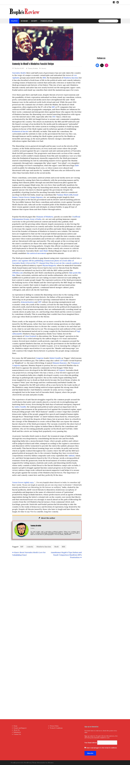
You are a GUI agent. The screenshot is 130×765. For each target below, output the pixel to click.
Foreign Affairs (47, 21)
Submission (17, 732)
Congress (39, 358)
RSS (44, 78)
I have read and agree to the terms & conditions (101, 748)
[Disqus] (47, 635)
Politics (14, 21)
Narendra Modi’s (19, 73)
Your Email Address (91, 742)
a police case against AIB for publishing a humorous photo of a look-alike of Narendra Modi (47, 260)
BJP (53, 107)
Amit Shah (43, 251)
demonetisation (27, 302)
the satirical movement (36, 253)
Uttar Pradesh (30, 336)
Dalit (77, 165)
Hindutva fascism (71, 78)
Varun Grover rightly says (23, 482)
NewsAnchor (41, 762)
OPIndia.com (17, 273)
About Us (17, 730)
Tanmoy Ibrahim (33, 68)
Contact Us (17, 734)
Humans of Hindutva (44, 217)
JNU (54, 117)
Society (34, 21)
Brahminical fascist (20, 131)
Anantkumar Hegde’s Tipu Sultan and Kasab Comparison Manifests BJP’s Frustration (66, 554)
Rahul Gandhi (55, 358)
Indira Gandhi (20, 407)
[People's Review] (24, 11)
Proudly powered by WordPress (21, 762)
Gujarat (62, 370)
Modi (56, 547)
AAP (61, 360)
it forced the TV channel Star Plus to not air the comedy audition (52, 263)
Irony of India (35, 219)
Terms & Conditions (56, 728)
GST (39, 302)
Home (15, 726)
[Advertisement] (101, 39)
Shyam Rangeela (49, 265)
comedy (30, 547)
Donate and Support (20, 728)
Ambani (71, 455)
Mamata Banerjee (60, 363)
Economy (24, 21)
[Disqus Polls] (46, 585)
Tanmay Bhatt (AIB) (64, 195)
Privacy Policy (54, 726)
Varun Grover (24, 197)
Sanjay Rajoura (36, 197)
